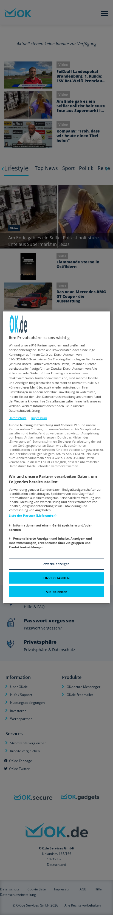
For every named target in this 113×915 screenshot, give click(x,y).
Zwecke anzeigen (56, 564)
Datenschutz (17, 418)
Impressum (39, 418)
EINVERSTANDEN (56, 578)
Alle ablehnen (56, 592)
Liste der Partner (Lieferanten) (32, 515)
